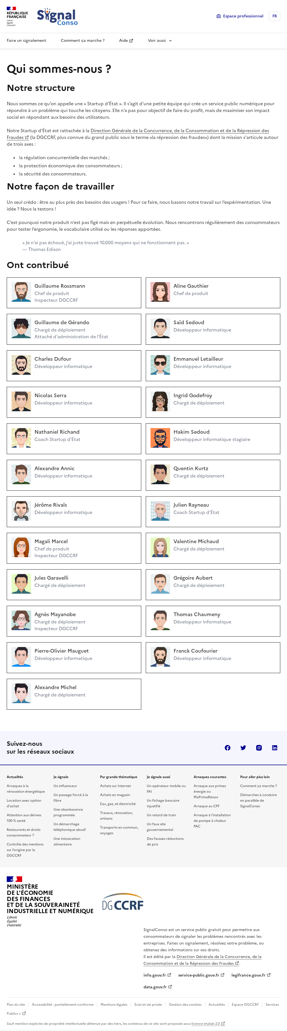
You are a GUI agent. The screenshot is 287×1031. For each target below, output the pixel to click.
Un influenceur (65, 785)
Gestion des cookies (185, 1004)
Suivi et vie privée (148, 1004)
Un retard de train (161, 815)
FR (274, 16)
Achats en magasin (115, 794)
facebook (227, 747)
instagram (259, 747)
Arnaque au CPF (206, 806)
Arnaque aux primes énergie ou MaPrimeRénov (210, 791)
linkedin (274, 747)
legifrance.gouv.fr (248, 975)
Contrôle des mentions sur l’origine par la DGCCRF (25, 850)
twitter (243, 747)
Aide (123, 41)
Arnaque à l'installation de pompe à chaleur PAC (212, 821)
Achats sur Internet (115, 785)
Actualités (217, 1004)
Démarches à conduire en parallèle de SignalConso (258, 800)
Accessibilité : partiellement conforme (63, 1004)
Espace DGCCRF (245, 1004)
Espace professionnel (243, 16)
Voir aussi (157, 41)
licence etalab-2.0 (205, 1023)
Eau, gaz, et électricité (118, 803)
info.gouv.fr (155, 975)
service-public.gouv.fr (198, 975)
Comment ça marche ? (83, 41)
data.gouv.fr (155, 987)
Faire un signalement (26, 41)
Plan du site (16, 1004)
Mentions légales (114, 1004)
